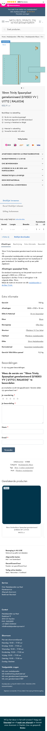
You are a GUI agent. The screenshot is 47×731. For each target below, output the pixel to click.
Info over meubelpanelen (10, 671)
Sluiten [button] (22, 728)
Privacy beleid (21, 691)
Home (4, 37)
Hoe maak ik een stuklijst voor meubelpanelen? (22, 9)
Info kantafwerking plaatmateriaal (13, 674)
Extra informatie (30, 244)
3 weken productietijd (26, 468)
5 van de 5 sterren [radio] (17, 398)
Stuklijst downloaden (22, 237)
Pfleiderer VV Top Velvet (34, 330)
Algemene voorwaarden (10, 691)
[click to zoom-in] (23, 62)
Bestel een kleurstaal (9, 594)
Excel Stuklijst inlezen (13, 206)
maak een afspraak (25, 722)
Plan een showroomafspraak (12, 639)
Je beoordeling (9, 403)
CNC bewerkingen (10, 163)
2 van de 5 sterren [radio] (6, 398)
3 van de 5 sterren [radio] (10, 398)
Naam (5, 427)
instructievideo (20, 219)
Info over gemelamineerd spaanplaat (15, 676)
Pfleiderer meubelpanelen (34, 336)
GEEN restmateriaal (11, 180)
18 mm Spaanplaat (36, 313)
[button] (40, 21)
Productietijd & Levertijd (13, 175)
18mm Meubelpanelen (35, 341)
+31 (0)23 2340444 (9, 624)
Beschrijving (17, 244)
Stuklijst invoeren (11, 200)
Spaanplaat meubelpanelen (33, 347)
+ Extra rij (5, 237)
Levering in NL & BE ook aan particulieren (14, 169)
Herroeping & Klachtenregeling (34, 691)
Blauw (41, 319)
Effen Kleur (21, 37)
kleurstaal (7, 722)
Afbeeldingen (6, 244)
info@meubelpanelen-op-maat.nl (13, 626)
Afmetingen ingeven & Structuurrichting (20, 154)
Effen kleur (39, 325)
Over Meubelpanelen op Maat (12, 587)
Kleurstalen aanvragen (22, 14)
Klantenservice (7, 589)
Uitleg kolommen (11, 211)
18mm (16, 468)
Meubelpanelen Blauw (32, 37)
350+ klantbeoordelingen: (22, 12)
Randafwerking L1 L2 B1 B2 (14, 159)
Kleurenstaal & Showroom (14, 185)
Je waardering (8, 395)
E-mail (5, 437)
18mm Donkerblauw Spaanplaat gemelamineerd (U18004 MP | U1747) (21, 528)
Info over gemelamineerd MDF (13, 679)
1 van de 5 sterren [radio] (3, 398)
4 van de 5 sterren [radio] (14, 398)
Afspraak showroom (9, 592)
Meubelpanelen (11, 37)
